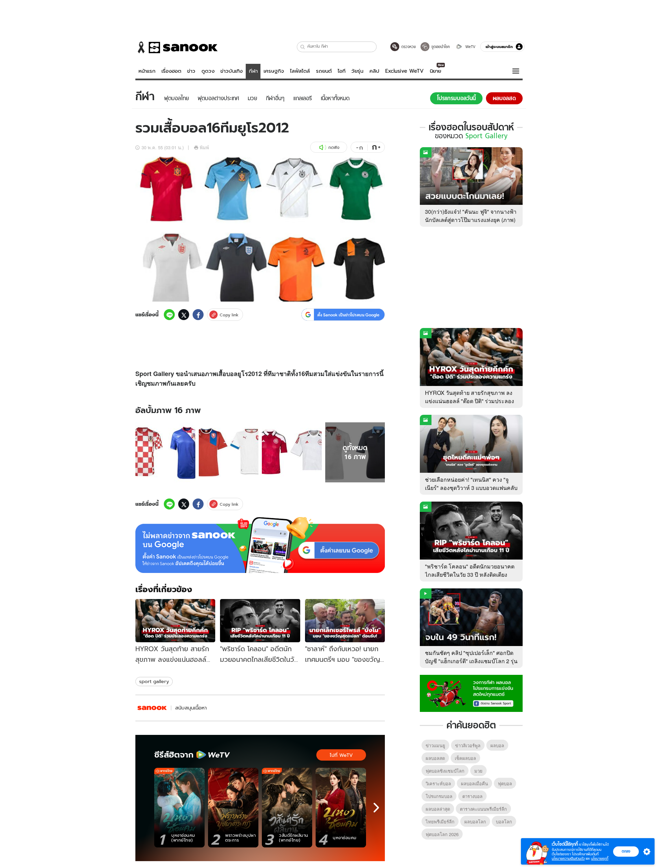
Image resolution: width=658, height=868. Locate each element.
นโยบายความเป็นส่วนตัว (568, 858)
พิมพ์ (204, 147)
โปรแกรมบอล (439, 796)
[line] (169, 314)
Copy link (229, 315)
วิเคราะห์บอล (438, 783)
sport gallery (154, 681)
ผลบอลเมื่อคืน (474, 783)
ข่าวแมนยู (435, 745)
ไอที (341, 71)
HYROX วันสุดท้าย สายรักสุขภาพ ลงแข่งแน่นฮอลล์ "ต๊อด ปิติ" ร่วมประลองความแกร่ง (469, 401)
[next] (376, 807)
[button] (302, 47)
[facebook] (198, 314)
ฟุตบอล (505, 783)
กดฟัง (333, 147)
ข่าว (191, 71)
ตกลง (626, 851)
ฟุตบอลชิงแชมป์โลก (445, 770)
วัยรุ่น (357, 71)
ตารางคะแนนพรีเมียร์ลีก (483, 809)
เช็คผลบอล (465, 758)
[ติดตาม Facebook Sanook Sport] (471, 692)
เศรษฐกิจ (274, 71)
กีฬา (253, 71)
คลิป (374, 71)
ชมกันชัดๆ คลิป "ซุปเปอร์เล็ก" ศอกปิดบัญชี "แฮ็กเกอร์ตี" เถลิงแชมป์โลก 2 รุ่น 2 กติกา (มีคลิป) (471, 661)
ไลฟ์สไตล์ (300, 71)
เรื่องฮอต (171, 71)
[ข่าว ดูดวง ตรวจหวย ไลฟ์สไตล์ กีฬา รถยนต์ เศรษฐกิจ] (176, 47)
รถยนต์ (324, 71)
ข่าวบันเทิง (231, 71)
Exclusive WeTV (404, 71)
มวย (478, 770)
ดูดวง (208, 71)
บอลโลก (504, 821)
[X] (183, 314)
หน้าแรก (147, 71)
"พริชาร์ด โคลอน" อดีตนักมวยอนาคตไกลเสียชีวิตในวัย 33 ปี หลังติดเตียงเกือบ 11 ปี (469, 574)
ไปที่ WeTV (341, 755)
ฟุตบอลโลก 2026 (442, 834)
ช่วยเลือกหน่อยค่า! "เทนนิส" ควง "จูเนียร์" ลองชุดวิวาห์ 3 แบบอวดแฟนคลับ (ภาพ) (471, 488)
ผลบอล (497, 745)
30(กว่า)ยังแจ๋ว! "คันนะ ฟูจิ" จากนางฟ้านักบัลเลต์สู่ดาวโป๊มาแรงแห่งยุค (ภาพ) (470, 216)
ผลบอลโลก (475, 821)
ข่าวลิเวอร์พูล (467, 745)
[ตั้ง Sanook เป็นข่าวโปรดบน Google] (260, 545)
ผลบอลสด (435, 758)
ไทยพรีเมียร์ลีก (440, 821)
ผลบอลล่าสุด (438, 809)
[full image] (165, 452)
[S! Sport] (152, 708)
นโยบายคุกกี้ (599, 858)
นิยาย (435, 71)
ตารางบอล (472, 796)
